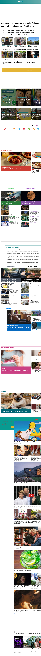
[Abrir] (0, 2)
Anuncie (14, 426)
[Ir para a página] (20, 2)
